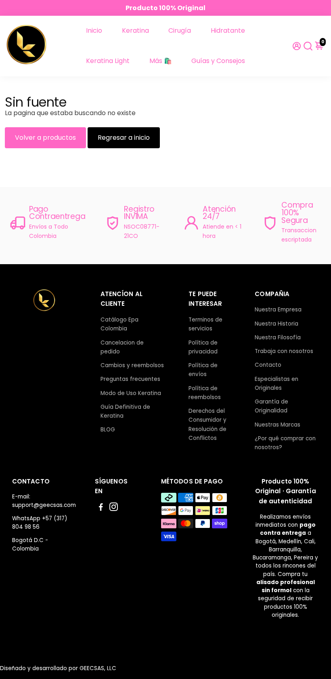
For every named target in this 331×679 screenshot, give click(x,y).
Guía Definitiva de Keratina (125, 411)
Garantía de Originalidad (271, 406)
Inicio (94, 30)
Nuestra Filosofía (278, 337)
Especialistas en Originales (276, 383)
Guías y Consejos (218, 60)
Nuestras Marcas (277, 425)
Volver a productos (45, 137)
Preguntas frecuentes (130, 379)
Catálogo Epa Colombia (119, 324)
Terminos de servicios (205, 324)
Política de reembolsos (205, 393)
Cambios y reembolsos (132, 365)
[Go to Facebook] (100, 508)
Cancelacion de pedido (122, 347)
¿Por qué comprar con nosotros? (285, 443)
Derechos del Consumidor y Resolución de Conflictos (207, 424)
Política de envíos (203, 370)
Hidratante (228, 30)
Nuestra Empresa (278, 309)
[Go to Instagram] (114, 508)
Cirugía (179, 30)
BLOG (108, 429)
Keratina (135, 30)
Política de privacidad (203, 347)
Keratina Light (108, 60)
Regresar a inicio (124, 137)
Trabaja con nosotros (284, 351)
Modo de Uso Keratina (131, 393)
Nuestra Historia (276, 324)
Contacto (268, 365)
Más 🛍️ (160, 60)
